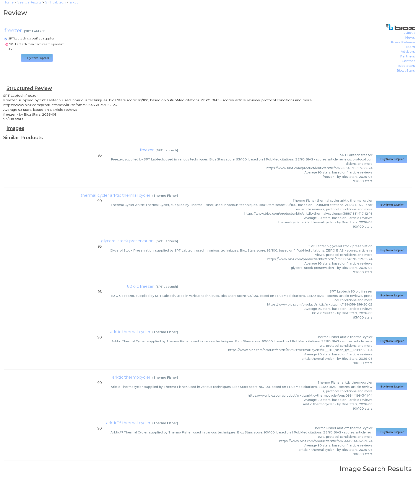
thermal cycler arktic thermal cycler (115, 195)
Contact (408, 61)
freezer (147, 150)
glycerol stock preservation (127, 241)
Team (410, 47)
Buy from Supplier (37, 58)
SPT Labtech (35, 31)
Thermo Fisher (165, 196)
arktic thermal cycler (130, 331)
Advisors (408, 51)
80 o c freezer (140, 286)
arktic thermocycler (131, 377)
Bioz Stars (406, 66)
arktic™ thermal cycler (128, 422)
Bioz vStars (405, 70)
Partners (407, 56)
